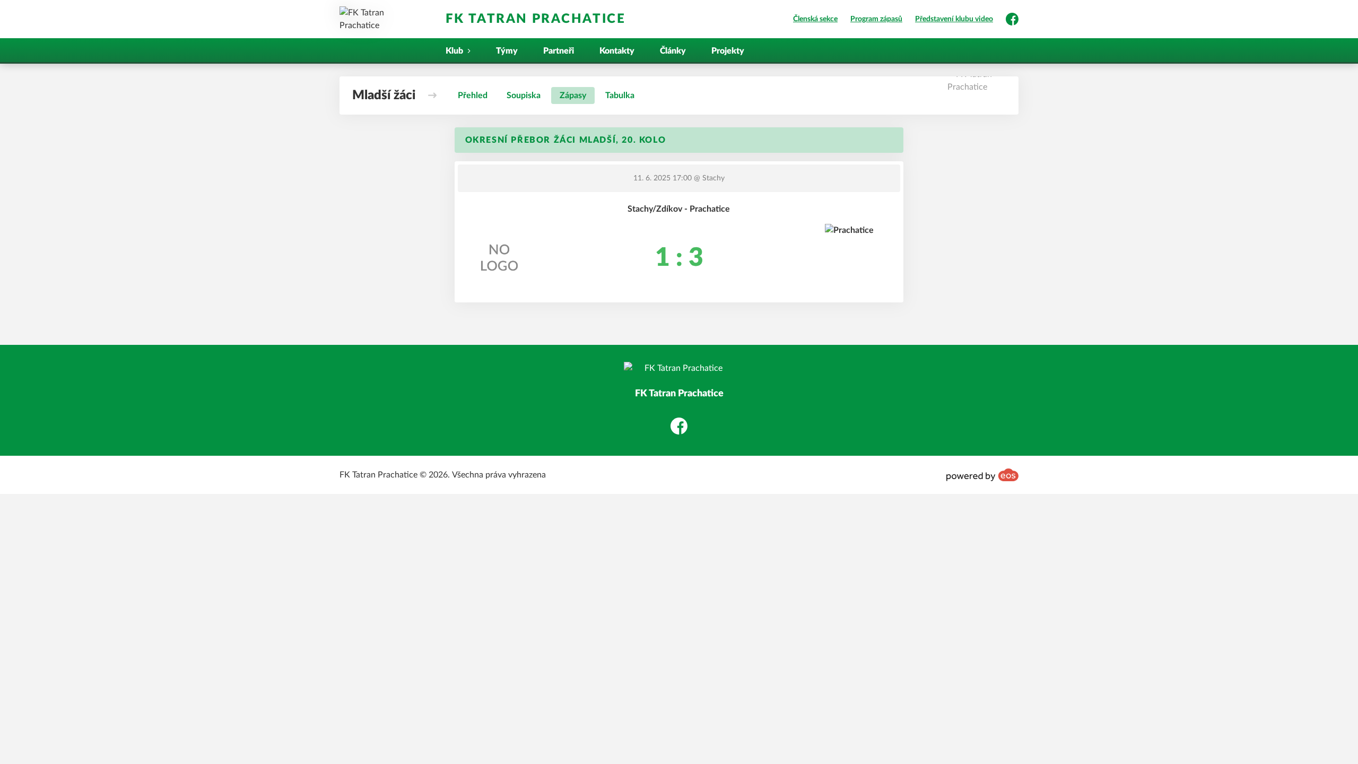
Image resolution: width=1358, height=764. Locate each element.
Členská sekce (815, 19)
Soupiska (524, 95)
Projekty (727, 51)
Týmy (507, 51)
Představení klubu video (954, 19)
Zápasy (573, 95)
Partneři (558, 51)
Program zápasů (876, 19)
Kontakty (616, 51)
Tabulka (619, 95)
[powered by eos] (982, 474)
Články (673, 51)
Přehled (473, 95)
